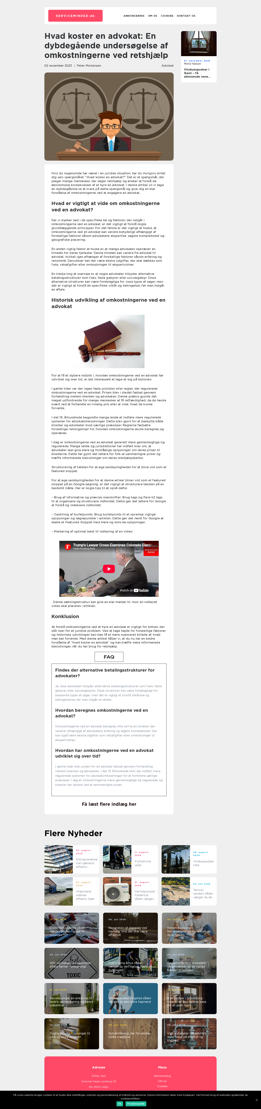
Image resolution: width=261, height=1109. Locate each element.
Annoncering (134, 15)
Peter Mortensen (89, 65)
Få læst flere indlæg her (109, 804)
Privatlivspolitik (136, 1103)
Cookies (167, 15)
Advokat (168, 65)
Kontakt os (186, 15)
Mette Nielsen (192, 64)
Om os (152, 15)
